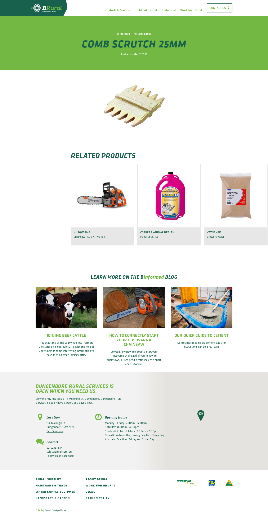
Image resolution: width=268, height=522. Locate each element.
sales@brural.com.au (58, 451)
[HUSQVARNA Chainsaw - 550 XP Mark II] (102, 195)
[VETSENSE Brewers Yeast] (235, 195)
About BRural (148, 10)
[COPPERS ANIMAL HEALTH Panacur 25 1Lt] (169, 195)
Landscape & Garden (53, 498)
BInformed (168, 10)
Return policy (98, 498)
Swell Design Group (56, 510)
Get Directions (54, 431)
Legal (90, 492)
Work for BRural (191, 10)
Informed (154, 276)
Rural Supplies (49, 479)
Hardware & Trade (51, 485)
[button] (201, 415)
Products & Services (118, 10)
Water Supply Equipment (56, 492)
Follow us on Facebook (59, 456)
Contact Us (218, 8)
